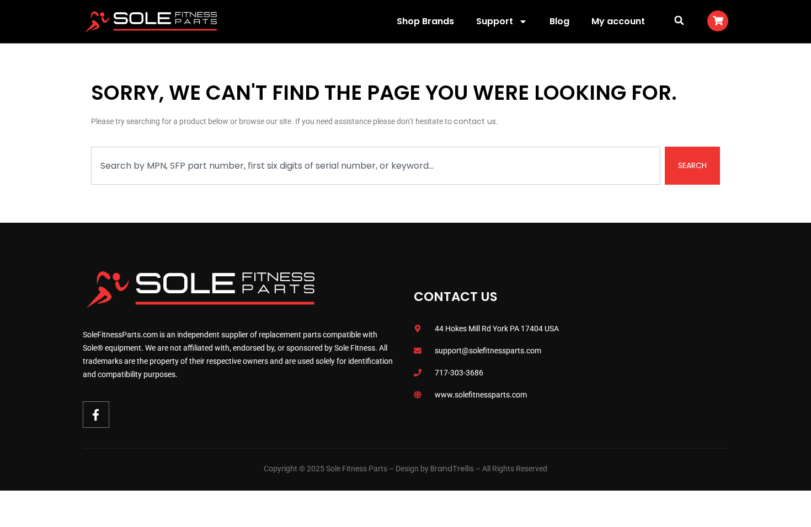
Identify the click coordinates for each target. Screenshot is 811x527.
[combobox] (375, 166)
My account (618, 21)
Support (494, 21)
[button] (679, 20)
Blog (559, 21)
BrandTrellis (452, 468)
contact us (474, 121)
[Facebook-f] (96, 414)
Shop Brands (425, 21)
